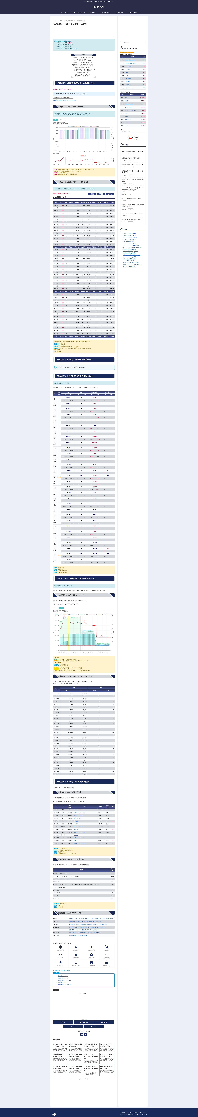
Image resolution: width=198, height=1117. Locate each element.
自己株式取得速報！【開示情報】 (131, 158)
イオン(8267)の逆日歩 (128, 241)
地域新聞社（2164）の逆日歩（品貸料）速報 (83, 57)
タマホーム (128, 84)
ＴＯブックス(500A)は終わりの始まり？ (133, 213)
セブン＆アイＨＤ (129, 104)
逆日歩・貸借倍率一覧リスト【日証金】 (84, 60)
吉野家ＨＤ (128, 119)
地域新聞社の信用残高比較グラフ (82, 67)
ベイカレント (129, 66)
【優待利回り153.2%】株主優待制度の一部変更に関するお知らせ (85, 921)
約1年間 (62, 119)
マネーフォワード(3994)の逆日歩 (131, 245)
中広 (75, 840)
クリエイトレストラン (130, 110)
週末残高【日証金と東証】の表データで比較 (85, 69)
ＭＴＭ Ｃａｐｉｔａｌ (80, 810)
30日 (55, 119)
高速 (127, 72)
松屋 (126, 113)
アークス (128, 81)
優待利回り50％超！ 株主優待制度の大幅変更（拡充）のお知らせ (85, 932)
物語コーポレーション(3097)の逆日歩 (132, 264)
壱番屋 (126, 116)
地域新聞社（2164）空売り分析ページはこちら (64, 100)
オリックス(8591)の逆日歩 (129, 233)
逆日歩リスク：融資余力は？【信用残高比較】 (84, 65)
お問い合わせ (143, 1112)
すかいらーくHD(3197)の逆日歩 (131, 262)
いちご (126, 125)
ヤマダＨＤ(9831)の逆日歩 (129, 249)
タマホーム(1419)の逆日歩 (129, 239)
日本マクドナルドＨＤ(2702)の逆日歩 (132, 247)
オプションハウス (78, 815)
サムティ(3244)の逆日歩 (129, 266)
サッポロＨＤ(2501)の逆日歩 (130, 257)
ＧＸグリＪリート (130, 60)
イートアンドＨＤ (130, 88)
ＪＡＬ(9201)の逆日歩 (128, 260)
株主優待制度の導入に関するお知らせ (78, 935)
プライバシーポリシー (132, 1112)
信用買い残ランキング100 (64, 980)
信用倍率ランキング (63, 982)
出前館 (126, 100)
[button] (94, 1026)
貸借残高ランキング (63, 976)
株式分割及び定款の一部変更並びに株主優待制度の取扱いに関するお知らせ (87, 927)
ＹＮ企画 (76, 821)
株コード (56, 990)
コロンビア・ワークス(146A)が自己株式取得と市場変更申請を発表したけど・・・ (133, 189)
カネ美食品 (128, 78)
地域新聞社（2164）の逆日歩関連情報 (82, 70)
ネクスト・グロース (79, 826)
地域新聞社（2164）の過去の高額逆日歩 (82, 62)
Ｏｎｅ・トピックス (131, 63)
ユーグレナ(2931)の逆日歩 (129, 243)
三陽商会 (128, 69)
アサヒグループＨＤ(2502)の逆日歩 (131, 255)
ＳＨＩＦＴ (128, 97)
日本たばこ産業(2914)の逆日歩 (130, 251)
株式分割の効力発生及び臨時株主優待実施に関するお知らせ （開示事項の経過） (88, 924)
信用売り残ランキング (63, 978)
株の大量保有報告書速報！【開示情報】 (133, 151)
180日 (61, 608)
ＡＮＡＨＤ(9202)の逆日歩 (129, 258)
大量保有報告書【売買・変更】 (82, 72)
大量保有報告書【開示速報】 (65, 984)
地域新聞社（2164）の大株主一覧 (82, 74)
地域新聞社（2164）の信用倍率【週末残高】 (83, 64)
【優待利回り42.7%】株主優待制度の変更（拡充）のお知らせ (84, 930)
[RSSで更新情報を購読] (85, 1034)
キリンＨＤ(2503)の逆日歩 (129, 253)
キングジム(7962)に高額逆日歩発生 (131, 198)
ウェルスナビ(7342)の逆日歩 (130, 237)
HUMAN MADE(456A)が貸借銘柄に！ (132, 219)
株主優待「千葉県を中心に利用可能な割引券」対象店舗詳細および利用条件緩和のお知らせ (91, 918)
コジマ (126, 122)
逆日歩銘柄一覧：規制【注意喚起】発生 (133, 164)
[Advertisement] (84, 30)
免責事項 (123, 1112)
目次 (81, 54)
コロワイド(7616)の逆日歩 (129, 235)
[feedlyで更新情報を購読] (81, 1034)
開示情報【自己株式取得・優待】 (82, 75)
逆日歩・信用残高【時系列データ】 (83, 59)
